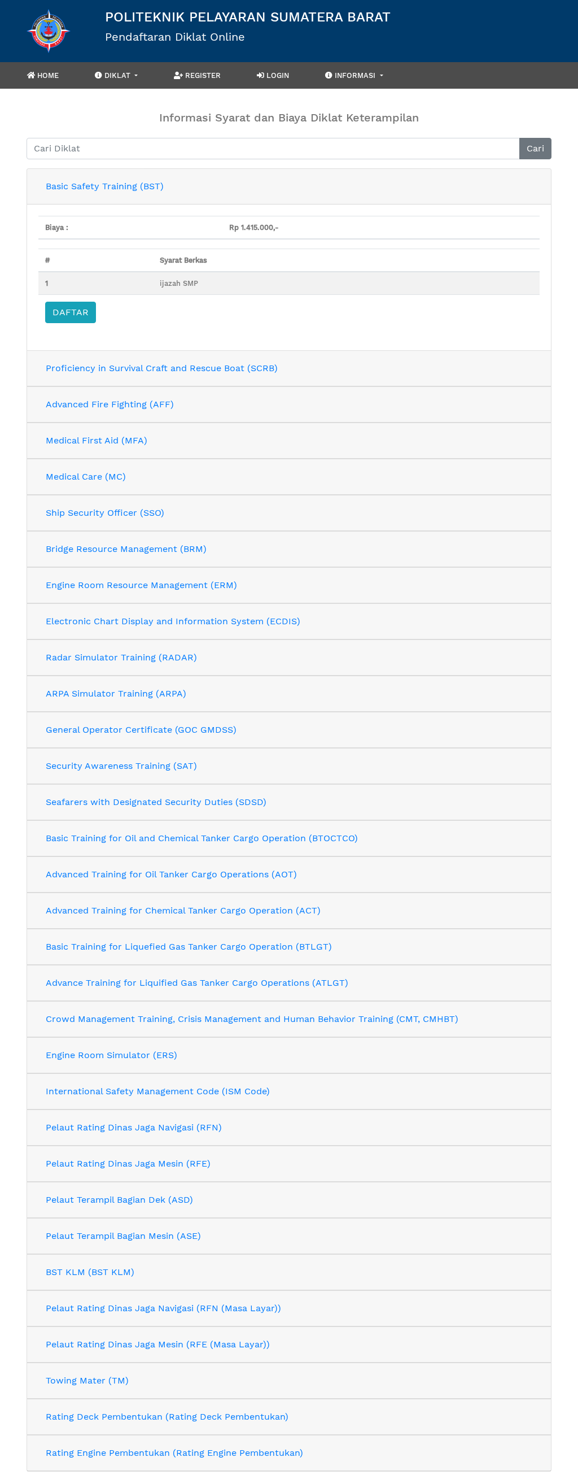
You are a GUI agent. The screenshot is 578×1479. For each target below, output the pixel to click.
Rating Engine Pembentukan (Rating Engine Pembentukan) (174, 1452)
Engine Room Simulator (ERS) (111, 1055)
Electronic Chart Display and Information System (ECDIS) (173, 621)
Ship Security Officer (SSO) (105, 512)
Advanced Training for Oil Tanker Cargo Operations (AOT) (171, 874)
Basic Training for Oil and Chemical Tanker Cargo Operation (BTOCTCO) (202, 838)
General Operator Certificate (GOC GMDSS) (141, 729)
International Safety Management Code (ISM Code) (158, 1091)
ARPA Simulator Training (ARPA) (116, 693)
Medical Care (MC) (86, 476)
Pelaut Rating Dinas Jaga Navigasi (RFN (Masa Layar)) (163, 1308)
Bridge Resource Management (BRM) (126, 548)
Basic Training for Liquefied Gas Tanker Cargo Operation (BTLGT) (189, 946)
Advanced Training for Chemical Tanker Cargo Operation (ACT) (183, 910)
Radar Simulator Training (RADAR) (121, 657)
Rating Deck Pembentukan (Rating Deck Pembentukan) (167, 1416)
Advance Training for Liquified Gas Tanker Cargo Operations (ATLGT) (197, 982)
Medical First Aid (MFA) (96, 440)
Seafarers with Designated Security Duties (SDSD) (156, 802)
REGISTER (202, 75)
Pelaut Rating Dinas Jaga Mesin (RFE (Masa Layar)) (158, 1344)
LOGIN (276, 75)
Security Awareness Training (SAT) (121, 765)
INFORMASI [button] (355, 75)
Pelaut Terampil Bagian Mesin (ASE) (123, 1235)
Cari (535, 148)
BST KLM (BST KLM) (90, 1272)
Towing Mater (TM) (87, 1380)
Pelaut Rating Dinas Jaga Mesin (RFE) (128, 1163)
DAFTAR (70, 312)
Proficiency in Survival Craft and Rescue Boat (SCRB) (162, 368)
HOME (47, 75)
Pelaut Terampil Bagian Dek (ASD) (119, 1199)
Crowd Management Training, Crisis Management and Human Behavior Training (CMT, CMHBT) (252, 1018)
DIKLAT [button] (117, 75)
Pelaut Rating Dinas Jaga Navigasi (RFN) (134, 1127)
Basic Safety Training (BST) (105, 186)
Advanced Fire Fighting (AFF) (110, 404)
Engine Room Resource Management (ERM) (141, 585)
